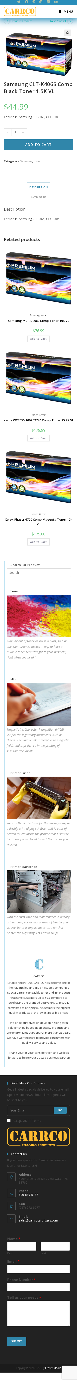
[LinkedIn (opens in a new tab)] (48, 2)
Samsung (26, 161)
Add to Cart (38, 144)
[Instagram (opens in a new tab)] (40, 2)
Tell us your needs (24, 1297)
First (10, 1253)
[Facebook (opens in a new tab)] (26, 2)
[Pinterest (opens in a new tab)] (33, 2)
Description (38, 187)
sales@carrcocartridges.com (38, 1220)
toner (37, 161)
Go (60, 1110)
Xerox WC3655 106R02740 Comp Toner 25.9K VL (39, 420)
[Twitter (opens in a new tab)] (20, 2)
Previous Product (21, 21)
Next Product (58, 21)
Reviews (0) (38, 197)
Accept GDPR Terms (27, 1121)
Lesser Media (53, 1368)
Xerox (42, 415)
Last (43, 1253)
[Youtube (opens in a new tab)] (56, 2)
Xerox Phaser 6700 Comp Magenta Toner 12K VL (38, 521)
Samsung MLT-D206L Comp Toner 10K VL (38, 321)
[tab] (38, 187)
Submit (16, 1341)
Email (13, 1261)
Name (14, 1239)
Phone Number (21, 1280)
